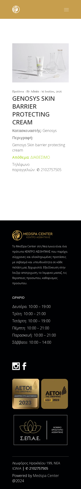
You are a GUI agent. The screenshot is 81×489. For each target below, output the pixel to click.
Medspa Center (46, 475)
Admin (35, 91)
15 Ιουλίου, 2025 (52, 91)
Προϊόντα (18, 91)
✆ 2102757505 (49, 169)
